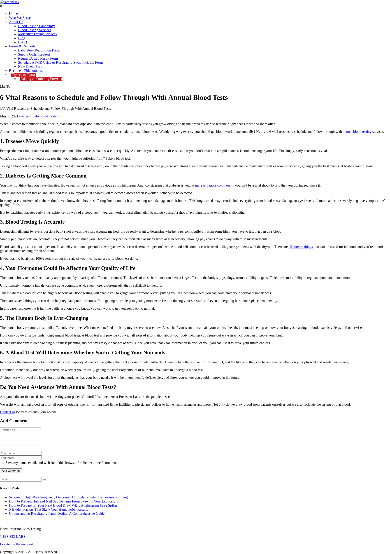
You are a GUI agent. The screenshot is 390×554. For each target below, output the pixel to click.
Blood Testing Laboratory (36, 26)
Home (13, 14)
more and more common (212, 185)
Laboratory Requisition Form (39, 50)
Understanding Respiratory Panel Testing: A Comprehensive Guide (56, 513)
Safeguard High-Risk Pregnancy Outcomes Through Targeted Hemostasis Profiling (68, 497)
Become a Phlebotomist (26, 70)
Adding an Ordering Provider (41, 79)
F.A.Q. (23, 42)
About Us (16, 22)
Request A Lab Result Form (38, 58)
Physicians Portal (23, 75)
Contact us (7, 412)
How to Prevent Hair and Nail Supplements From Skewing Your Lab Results (64, 501)
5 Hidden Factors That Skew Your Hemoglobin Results (48, 509)
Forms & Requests (22, 46)
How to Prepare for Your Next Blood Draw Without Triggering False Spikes (63, 505)
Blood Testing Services (34, 30)
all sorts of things (301, 247)
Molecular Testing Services (37, 34)
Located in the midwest (16, 544)
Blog (21, 38)
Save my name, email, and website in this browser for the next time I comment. (61, 463)
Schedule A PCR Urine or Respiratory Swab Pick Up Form (60, 62)
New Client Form (30, 66)
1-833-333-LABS (13, 536)
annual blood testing (357, 131)
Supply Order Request (34, 54)
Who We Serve (20, 18)
